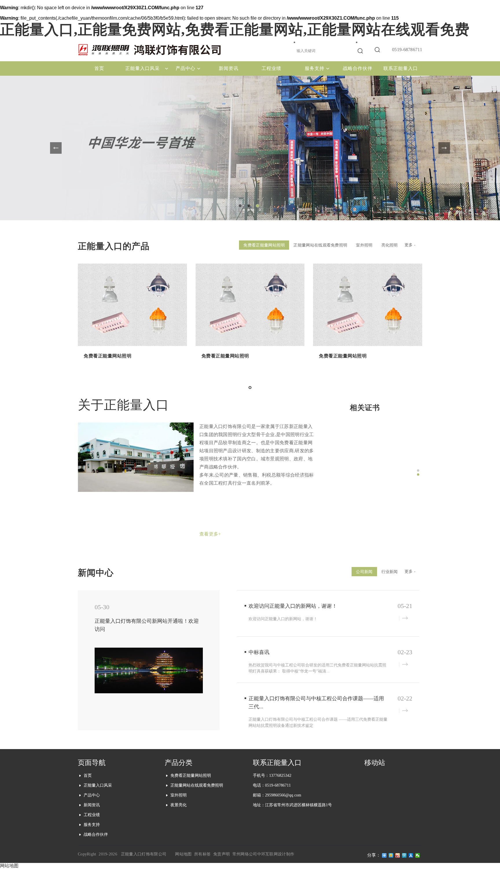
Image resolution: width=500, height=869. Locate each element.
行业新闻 (389, 572)
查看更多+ (210, 533)
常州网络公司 (244, 854)
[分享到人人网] (411, 855)
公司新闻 (364, 572)
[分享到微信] (417, 855)
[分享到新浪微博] (397, 855)
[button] (250, 387)
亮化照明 (389, 245)
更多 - (410, 245)
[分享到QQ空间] (391, 855)
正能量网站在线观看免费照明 (320, 245)
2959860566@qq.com (283, 795)
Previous (56, 148)
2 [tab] (250, 207)
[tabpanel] (250, 148)
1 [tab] (241, 207)
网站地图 (183, 854)
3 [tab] (259, 207)
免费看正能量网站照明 (264, 245)
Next (444, 148)
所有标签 (202, 854)
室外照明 (364, 245)
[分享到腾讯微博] (404, 855)
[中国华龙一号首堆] (250, 148)
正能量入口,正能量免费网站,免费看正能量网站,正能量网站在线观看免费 (235, 29)
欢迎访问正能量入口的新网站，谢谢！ (293, 606)
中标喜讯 (259, 652)
